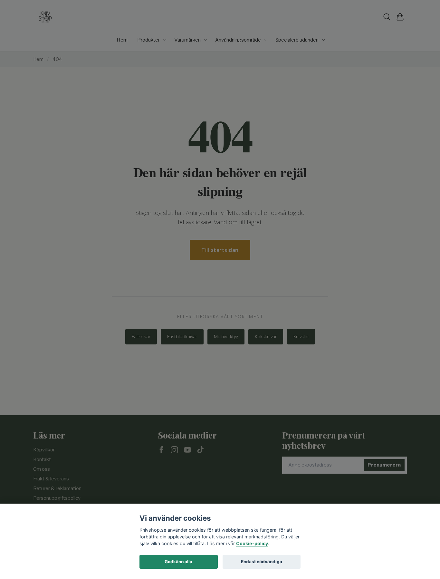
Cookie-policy (252, 543)
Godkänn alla (178, 561)
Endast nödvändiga (261, 561)
